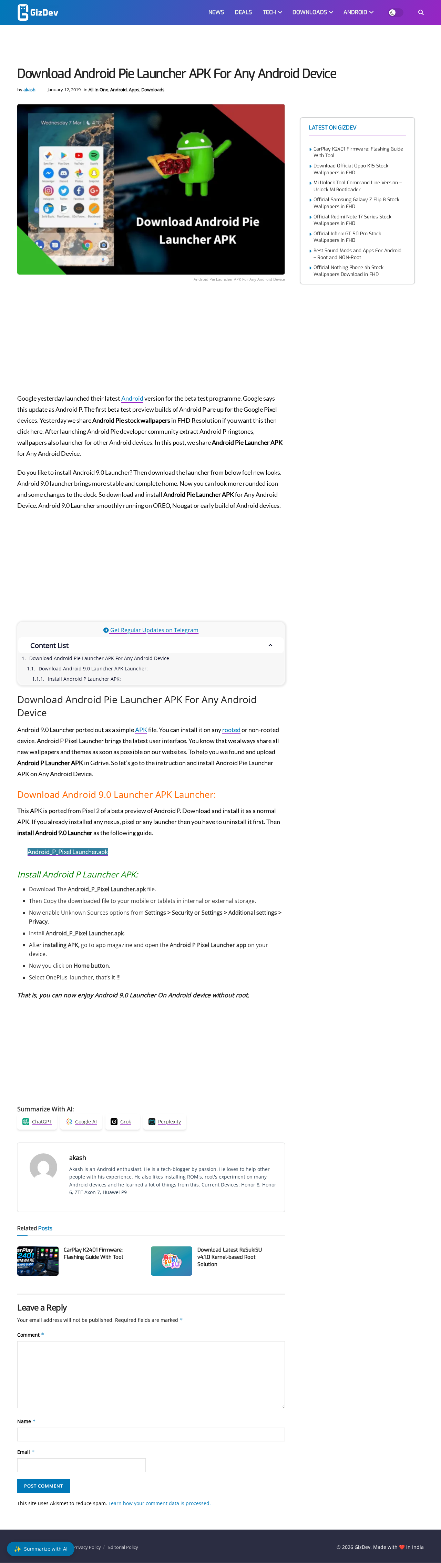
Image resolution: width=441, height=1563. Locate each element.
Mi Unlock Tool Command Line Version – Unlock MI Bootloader (358, 186)
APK (141, 729)
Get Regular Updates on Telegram (153, 630)
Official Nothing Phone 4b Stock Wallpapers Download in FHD (348, 271)
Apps (134, 89)
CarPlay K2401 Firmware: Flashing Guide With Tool (93, 1253)
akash (29, 89)
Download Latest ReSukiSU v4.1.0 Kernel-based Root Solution (229, 1257)
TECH (269, 12)
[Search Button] (421, 12)
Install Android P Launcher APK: (84, 679)
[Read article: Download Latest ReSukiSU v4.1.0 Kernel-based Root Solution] (171, 1261)
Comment (30, 1334)
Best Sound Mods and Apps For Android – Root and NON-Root (357, 254)
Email (26, 1452)
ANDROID (355, 12)
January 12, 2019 (64, 89)
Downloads (152, 89)
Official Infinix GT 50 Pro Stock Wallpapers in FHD (347, 237)
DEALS (243, 12)
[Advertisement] (220, 46)
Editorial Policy (123, 1547)
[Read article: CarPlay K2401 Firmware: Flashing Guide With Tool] (38, 1261)
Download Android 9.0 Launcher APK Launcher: (93, 668)
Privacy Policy (87, 1547)
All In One (98, 89)
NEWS (216, 12)
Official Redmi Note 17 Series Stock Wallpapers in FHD (352, 220)
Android (118, 89)
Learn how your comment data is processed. (160, 1503)
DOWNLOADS (310, 12)
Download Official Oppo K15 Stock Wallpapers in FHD (351, 169)
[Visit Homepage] (38, 12)
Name (26, 1421)
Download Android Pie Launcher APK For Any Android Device (99, 658)
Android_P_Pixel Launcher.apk (68, 851)
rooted (231, 729)
